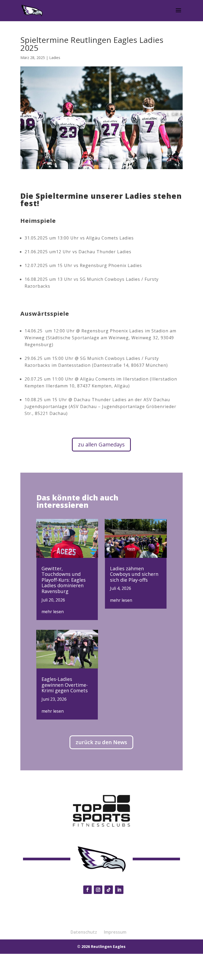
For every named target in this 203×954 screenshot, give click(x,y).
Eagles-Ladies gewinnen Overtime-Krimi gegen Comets (64, 685)
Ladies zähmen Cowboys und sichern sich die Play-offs (134, 574)
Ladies (54, 57)
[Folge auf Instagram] (98, 889)
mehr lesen (52, 611)
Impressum (115, 932)
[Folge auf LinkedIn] (119, 889)
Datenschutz (84, 932)
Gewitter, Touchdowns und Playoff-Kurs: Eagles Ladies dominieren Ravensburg (63, 579)
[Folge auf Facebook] (87, 889)
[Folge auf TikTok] (108, 889)
